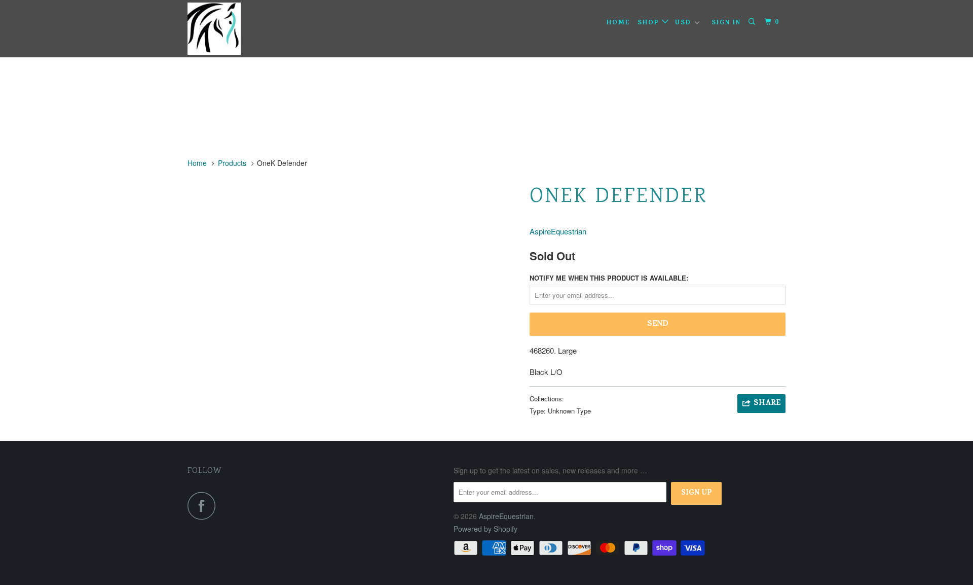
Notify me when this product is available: (609, 278)
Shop (650, 23)
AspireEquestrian (558, 231)
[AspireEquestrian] (239, 29)
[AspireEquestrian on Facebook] (204, 506)
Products (232, 163)
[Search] (753, 22)
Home (618, 23)
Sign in (726, 23)
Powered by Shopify (485, 529)
